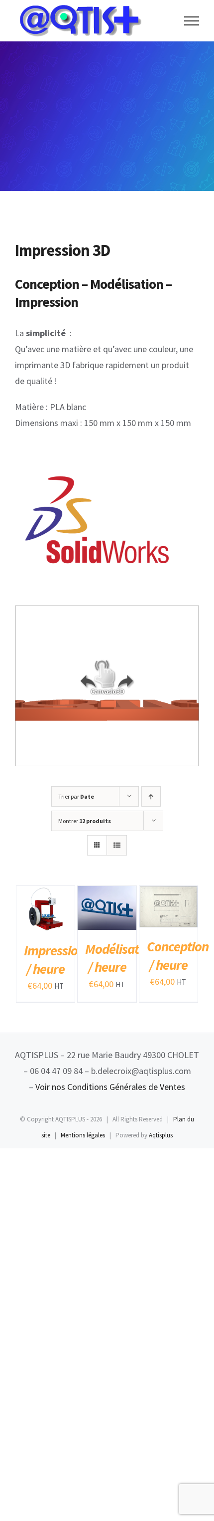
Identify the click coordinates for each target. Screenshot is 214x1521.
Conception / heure (178, 955)
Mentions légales (83, 1135)
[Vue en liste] (116, 845)
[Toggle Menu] (192, 20)
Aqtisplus (161, 1135)
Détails (34, 921)
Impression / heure (54, 959)
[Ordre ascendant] (151, 796)
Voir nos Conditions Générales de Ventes (110, 1086)
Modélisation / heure (120, 958)
